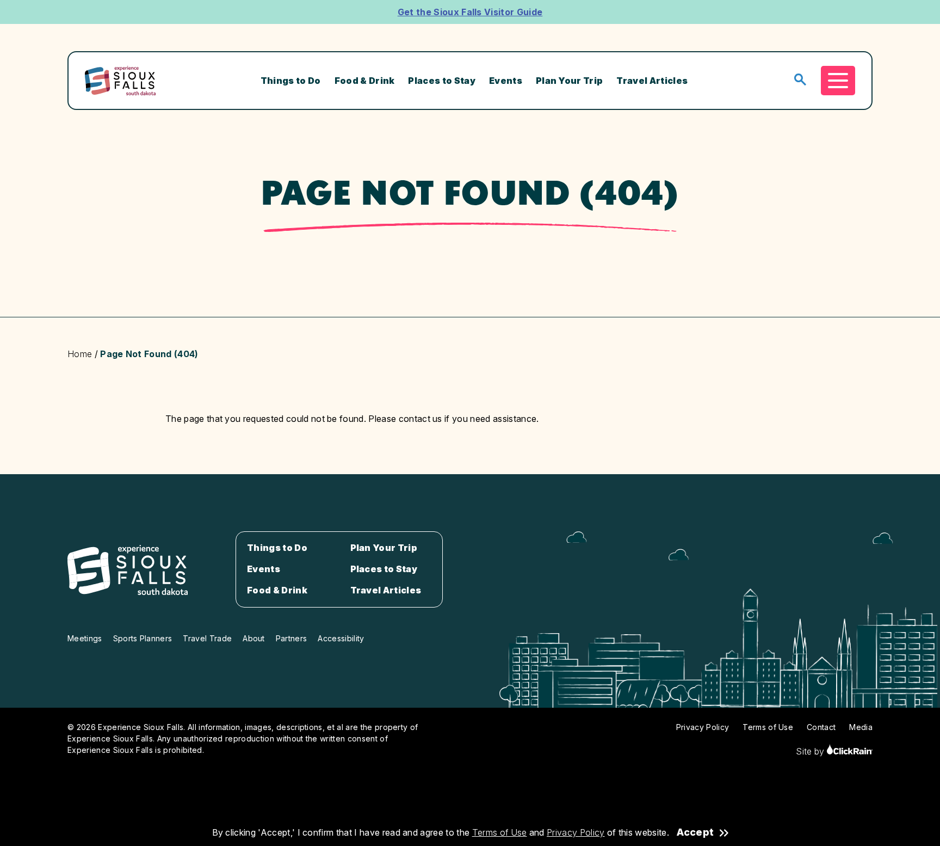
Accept (695, 832)
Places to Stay (441, 80)
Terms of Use (499, 832)
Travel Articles (652, 80)
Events (505, 80)
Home (79, 353)
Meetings (84, 638)
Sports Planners (142, 638)
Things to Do (291, 80)
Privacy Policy (575, 832)
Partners (291, 638)
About (254, 638)
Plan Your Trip (569, 80)
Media (861, 727)
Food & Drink (365, 80)
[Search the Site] (800, 80)
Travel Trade (207, 638)
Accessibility (341, 638)
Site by (811, 751)
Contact (821, 727)
